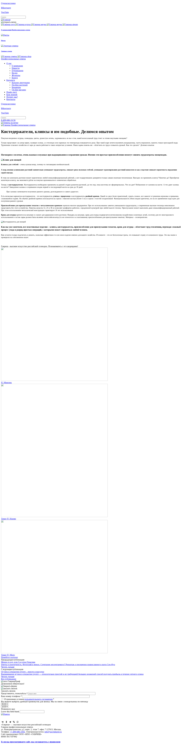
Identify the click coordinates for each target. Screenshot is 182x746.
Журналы (16, 75)
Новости (16, 68)
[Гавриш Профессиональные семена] (18, 125)
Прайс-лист (11, 92)
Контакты (10, 99)
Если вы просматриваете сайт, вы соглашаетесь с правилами (30, 742)
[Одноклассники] (6, 721)
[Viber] (13, 721)
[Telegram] (10, 721)
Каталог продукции (21, 82)
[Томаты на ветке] (9, 123)
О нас (9, 63)
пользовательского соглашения (38, 699)
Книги (15, 78)
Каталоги (10, 80)
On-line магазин (19, 90)
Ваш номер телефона (11, 696)
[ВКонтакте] (2, 721)
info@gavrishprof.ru (53, 732)
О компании (17, 66)
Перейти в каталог (9, 657)
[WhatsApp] (17, 721)
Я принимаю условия (29, 699)
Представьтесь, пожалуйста (14, 693)
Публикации (17, 70)
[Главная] (5, 20)
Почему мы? (12, 97)
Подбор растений (20, 85)
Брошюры (16, 87)
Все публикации (8, 679)
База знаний (11, 94)
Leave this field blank (10, 711)
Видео (14, 73)
